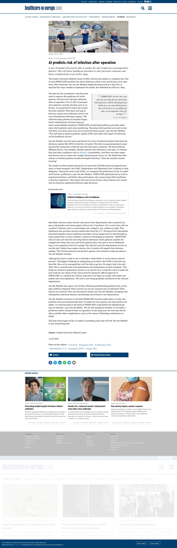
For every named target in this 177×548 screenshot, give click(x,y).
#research (62, 422)
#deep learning (110, 213)
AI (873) (73, 344)
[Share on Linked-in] (60, 362)
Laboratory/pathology (74, 17)
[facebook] (145, 1)
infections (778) (103, 344)
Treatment (94, 17)
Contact (140, 2)
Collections (60, 436)
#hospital (40, 422)
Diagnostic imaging (50, 17)
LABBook (101, 2)
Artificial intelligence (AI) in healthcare (83, 197)
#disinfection (32, 422)
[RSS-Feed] (150, 1)
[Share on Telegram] (69, 362)
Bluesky (89, 441)
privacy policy (17, 545)
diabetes (83, 152)
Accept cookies (154, 543)
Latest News (31, 17)
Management (109, 17)
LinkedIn (89, 443)
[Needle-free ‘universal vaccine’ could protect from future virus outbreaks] (88, 389)
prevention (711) (58, 348)
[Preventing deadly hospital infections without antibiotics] (45, 389)
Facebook (89, 436)
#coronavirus (77, 422)
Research (131, 17)
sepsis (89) (92, 348)
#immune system (117, 422)
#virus (106, 422)
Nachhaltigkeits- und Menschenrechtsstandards (127, 443)
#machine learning (120, 213)
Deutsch (84, 2)
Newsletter (132, 2)
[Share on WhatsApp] (64, 362)
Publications (93, 2)
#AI (95, 213)
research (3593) (77, 348)
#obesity (133, 422)
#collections (101, 213)
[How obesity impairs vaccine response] (131, 389)
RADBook (109, 2)
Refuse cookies (141, 543)
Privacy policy (115, 447)
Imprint (113, 449)
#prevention (54, 422)
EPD (101, 231)
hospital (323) (87, 344)
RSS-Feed (89, 445)
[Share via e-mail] (74, 362)
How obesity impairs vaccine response (127, 406)
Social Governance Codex (119, 445)
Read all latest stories (101, 355)
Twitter (88, 438)
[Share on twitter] (55, 362)
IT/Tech (121, 17)
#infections (47, 422)
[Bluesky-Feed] (148, 1)
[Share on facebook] (50, 362)
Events (125, 2)
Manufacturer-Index (63, 443)
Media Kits (117, 2)
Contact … (56, 355)
